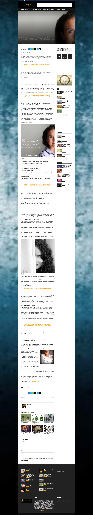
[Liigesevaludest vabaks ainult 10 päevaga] (23, 490)
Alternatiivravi (64, 146)
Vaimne (43, 9)
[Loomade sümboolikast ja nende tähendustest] (37, 428)
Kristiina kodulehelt (35, 381)
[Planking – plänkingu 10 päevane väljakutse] (59, 141)
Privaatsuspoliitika (57, 514)
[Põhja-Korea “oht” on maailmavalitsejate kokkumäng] (59, 185)
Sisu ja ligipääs (63, 514)
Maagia (45, 431)
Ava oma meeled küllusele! (30, 479)
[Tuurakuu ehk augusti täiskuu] (59, 92)
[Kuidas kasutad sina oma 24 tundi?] (41, 489)
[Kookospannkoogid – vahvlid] (59, 171)
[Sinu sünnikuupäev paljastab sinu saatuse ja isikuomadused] (23, 485)
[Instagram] (23, 0)
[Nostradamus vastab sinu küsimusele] (59, 155)
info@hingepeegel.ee (45, 510)
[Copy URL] (40, 49)
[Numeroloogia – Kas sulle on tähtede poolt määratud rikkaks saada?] (23, 475)
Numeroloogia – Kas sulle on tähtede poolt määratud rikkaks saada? (30, 475)
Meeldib (59, 54)
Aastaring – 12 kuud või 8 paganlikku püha (47, 398)
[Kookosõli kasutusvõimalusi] (59, 136)
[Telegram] (38, 49)
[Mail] (24, 0)
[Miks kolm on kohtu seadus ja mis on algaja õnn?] (26, 428)
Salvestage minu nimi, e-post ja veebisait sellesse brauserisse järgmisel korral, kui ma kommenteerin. (37, 458)
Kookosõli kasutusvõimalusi (66, 135)
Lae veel (64, 114)
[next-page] (22, 435)
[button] (71, 9)
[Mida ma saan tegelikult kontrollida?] (59, 97)
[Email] (35, 49)
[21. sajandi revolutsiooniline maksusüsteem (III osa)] (59, 166)
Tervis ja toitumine (36, 9)
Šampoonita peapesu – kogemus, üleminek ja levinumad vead (67, 150)
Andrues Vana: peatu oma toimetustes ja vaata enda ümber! (28, 399)
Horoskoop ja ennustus (25, 9)
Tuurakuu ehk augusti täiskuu (67, 91)
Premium (63, 9)
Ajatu (21, 431)
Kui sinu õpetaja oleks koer (24, 422)
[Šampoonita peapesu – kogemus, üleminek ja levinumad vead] (59, 150)
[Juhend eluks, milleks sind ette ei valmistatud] (49, 417)
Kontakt (53, 514)
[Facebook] (21, 0)
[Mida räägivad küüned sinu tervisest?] (59, 145)
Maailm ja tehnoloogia (51, 9)
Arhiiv (51, 514)
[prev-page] (21, 435)
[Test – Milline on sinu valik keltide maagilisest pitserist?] (49, 428)
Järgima (64, 54)
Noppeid (58, 9)
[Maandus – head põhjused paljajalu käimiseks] (59, 102)
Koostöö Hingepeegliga (60, 471)
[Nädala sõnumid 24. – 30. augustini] (59, 106)
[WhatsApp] (33, 49)
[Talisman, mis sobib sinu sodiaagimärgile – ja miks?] (37, 417)
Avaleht (22, 12)
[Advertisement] (54, 5)
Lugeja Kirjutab (30, 404)
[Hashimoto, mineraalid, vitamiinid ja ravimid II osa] (59, 175)
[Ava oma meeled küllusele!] (23, 480)
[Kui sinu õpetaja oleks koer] (26, 417)
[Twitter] (27, 0)
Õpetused (64, 181)
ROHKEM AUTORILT (31, 412)
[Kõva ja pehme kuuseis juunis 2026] (59, 180)
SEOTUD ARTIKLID (24, 412)
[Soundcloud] (26, 0)
